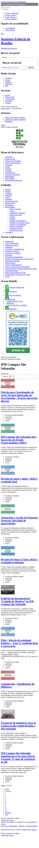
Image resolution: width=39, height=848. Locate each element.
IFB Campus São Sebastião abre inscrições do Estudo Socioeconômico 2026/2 (19, 439)
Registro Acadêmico (16, 226)
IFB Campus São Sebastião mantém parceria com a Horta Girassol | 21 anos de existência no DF (18, 757)
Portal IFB (8, 157)
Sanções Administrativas (13, 265)
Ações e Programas (11, 243)
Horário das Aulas (16, 215)
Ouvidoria (8, 101)
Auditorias (8, 247)
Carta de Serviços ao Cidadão (16, 305)
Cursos (12, 211)
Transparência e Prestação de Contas (17, 274)
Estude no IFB (10, 159)
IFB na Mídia (9, 178)
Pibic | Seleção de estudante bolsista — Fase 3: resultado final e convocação (19, 643)
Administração (10, 173)
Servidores (8, 255)
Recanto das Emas (11, 201)
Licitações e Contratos (12, 253)
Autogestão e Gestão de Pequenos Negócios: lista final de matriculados (19, 520)
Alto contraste (10, 30)
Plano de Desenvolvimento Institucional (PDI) (21, 269)
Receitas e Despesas (12, 251)
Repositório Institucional (13, 180)
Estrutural (8, 195)
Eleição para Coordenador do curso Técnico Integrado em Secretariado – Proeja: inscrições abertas (19, 396)
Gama (7, 197)
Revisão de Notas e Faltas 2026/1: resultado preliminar (19, 561)
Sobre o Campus (15, 209)
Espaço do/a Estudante (13, 161)
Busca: (5, 67)
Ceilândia (8, 193)
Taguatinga (9, 232)
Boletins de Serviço (16, 230)
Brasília (7, 191)
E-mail (7, 95)
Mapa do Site (9, 97)
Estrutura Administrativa (18, 221)
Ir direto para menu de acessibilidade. (13, 2)
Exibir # (6, 376)
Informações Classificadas (14, 257)
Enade (7, 276)
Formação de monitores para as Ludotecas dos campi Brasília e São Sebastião (18, 725)
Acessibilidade (10, 28)
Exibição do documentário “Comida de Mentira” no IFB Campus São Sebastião (17, 601)
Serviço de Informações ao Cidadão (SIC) (19, 259)
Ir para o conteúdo (12, 13)
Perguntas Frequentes (12, 261)
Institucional (9, 241)
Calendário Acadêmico (17, 213)
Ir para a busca (10, 17)
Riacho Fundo (10, 203)
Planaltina (8, 199)
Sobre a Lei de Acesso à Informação (17, 267)
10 (6, 811)
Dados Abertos (10, 263)
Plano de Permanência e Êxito (15, 273)
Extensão (8, 171)
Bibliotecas (9, 121)
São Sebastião (10, 207)
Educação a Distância (12, 174)
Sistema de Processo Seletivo (15, 117)
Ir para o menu (10, 15)
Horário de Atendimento (18, 225)
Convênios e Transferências (14, 249)
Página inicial (5, 108)
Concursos (8, 165)
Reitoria (8, 189)
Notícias (12, 219)
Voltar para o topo (7, 820)
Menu (3, 125)
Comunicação (10, 99)
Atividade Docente (16, 228)
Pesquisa (8, 169)
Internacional (9, 176)
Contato (8, 103)
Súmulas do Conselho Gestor (19, 223)
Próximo (8, 813)
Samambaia (9, 205)
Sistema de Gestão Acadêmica (15, 119)
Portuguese (5, 9)
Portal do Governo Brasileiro (13, 4)
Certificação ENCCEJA (14, 301)
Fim (6, 814)
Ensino (7, 167)
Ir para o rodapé (11, 19)
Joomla (33, 830)
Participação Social (11, 245)
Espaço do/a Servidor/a (13, 163)
